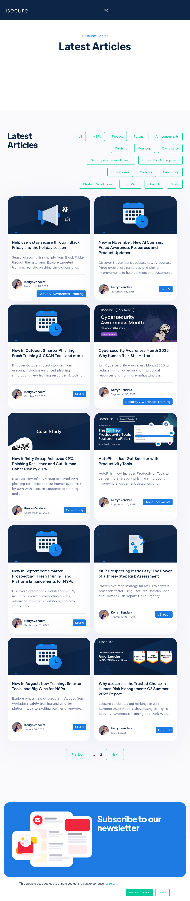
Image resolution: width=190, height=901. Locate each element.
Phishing (121, 148)
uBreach (154, 184)
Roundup (144, 148)
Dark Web (130, 184)
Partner (139, 136)
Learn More (112, 883)
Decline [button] (162, 892)
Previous (78, 754)
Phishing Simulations (97, 184)
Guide (175, 184)
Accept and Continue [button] (139, 892)
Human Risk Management (160, 160)
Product (117, 136)
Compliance (170, 148)
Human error (120, 172)
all (80, 136)
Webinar (146, 172)
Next (115, 754)
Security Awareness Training (111, 160)
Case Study (171, 172)
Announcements (167, 136)
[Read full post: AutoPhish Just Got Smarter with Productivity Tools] (135, 449)
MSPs (97, 136)
